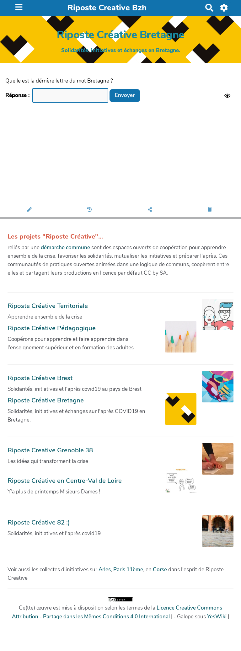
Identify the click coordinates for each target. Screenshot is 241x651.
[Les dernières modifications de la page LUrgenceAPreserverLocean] (90, 210)
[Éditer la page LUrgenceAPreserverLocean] (30, 210)
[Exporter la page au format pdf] (211, 210)
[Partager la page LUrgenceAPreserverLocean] (150, 210)
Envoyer (125, 95)
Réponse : (18, 95)
